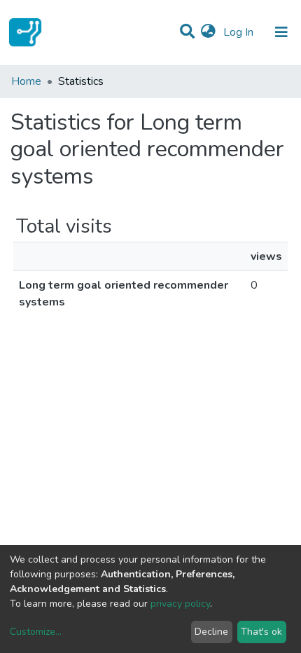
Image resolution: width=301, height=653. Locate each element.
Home (26, 81)
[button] (208, 32)
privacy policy (180, 603)
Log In (239, 32)
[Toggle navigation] (281, 32)
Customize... (36, 631)
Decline (211, 631)
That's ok (261, 631)
